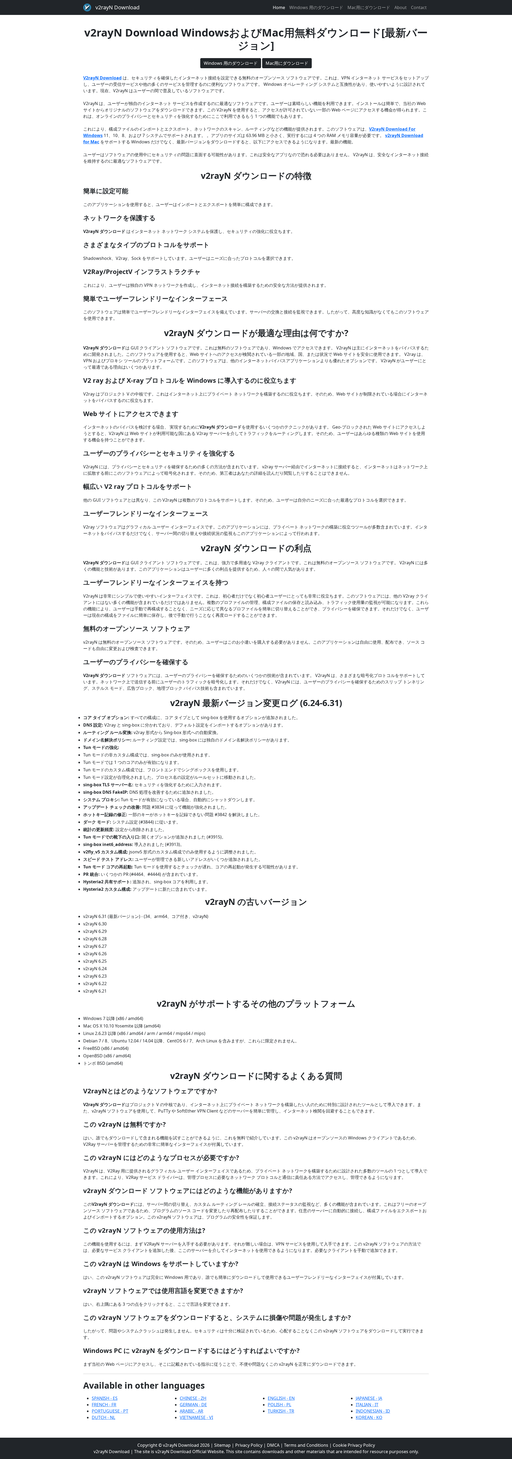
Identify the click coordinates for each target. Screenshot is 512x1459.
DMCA (273, 1445)
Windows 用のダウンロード (316, 7)
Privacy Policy (248, 1445)
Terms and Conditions (306, 1445)
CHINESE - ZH (193, 1398)
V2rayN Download (102, 78)
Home (279, 7)
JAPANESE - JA (369, 1398)
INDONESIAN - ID (373, 1411)
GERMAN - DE (193, 1405)
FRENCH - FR (104, 1405)
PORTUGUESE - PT (110, 1411)
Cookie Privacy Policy (354, 1445)
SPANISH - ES (105, 1398)
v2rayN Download (117, 7)
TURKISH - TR (281, 1411)
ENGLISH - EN (281, 1398)
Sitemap (222, 1445)
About (400, 7)
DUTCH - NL (103, 1417)
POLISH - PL (279, 1405)
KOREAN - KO (369, 1417)
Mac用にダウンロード (368, 7)
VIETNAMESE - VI (196, 1417)
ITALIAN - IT (367, 1405)
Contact (419, 7)
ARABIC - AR (191, 1411)
